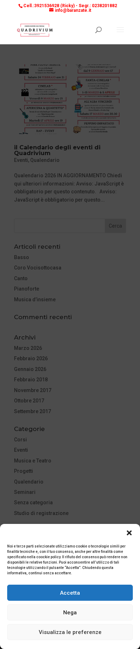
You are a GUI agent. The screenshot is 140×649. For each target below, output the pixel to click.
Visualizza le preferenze (70, 632)
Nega (70, 612)
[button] (129, 532)
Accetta (70, 593)
